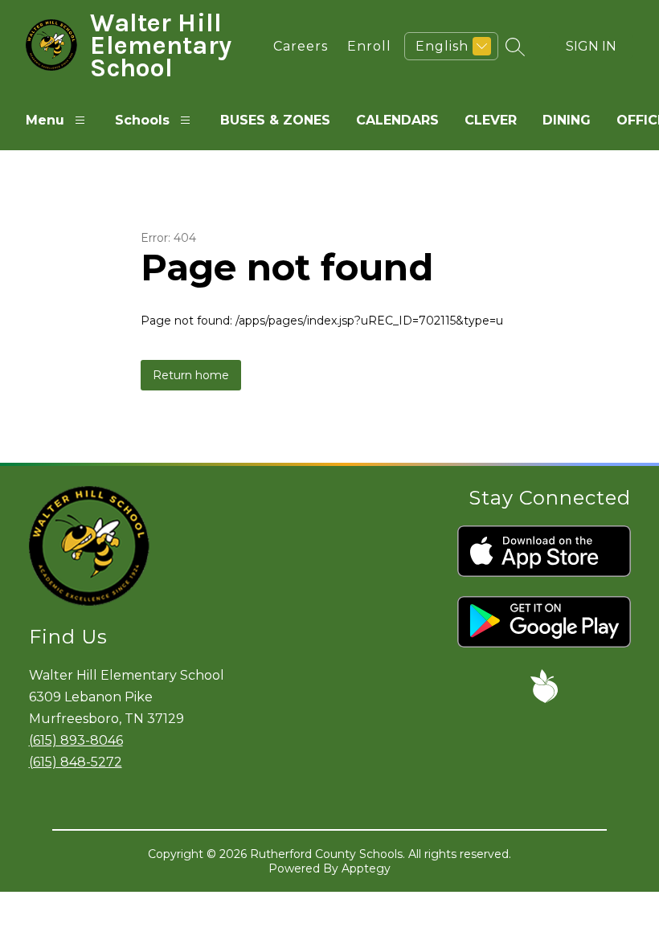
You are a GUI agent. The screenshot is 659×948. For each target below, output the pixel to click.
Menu (45, 120)
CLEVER (491, 120)
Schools (142, 120)
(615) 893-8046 (76, 740)
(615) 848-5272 (75, 762)
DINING (566, 120)
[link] (296, 46)
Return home (191, 375)
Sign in (591, 46)
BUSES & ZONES (275, 120)
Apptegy (366, 868)
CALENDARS (397, 120)
